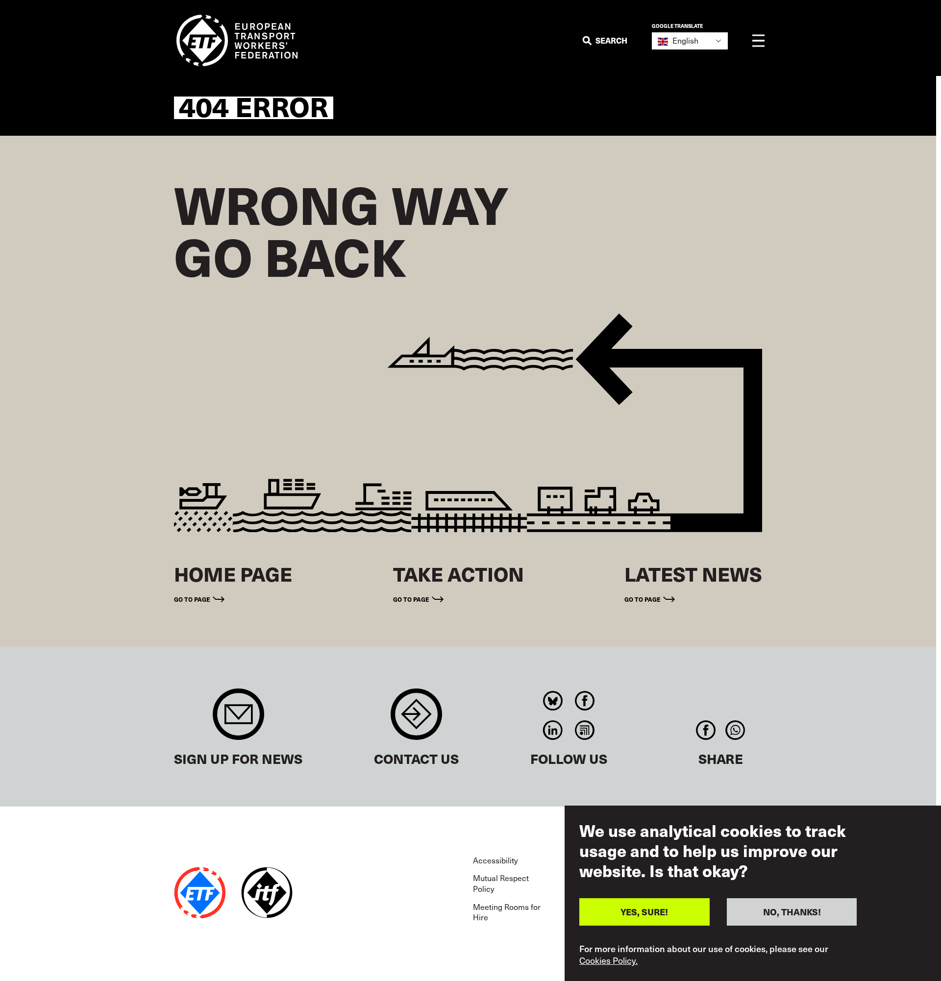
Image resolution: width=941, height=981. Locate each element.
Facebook (585, 701)
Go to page (192, 599)
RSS (585, 730)
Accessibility (495, 860)
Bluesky (553, 701)
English (684, 40)
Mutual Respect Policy (501, 883)
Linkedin (553, 730)
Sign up (238, 719)
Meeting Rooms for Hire (507, 912)
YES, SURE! (644, 911)
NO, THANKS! (792, 911)
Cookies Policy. (608, 960)
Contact (416, 719)
